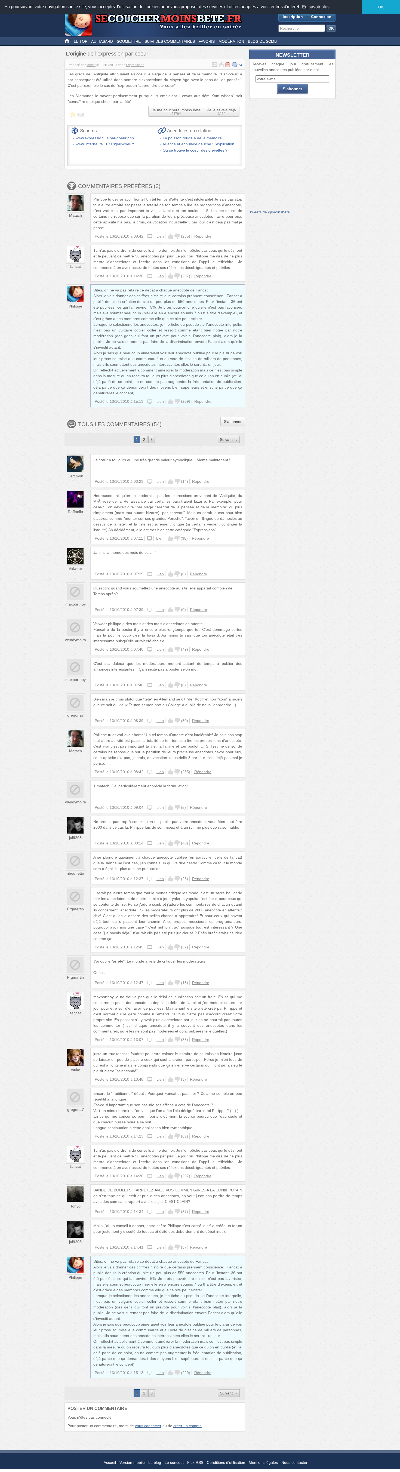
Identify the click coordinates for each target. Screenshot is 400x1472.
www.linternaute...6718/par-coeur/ (105, 144)
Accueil (110, 1462)
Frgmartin (75, 909)
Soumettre (129, 41)
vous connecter (148, 1426)
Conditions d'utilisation (226, 1462)
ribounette (75, 873)
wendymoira (75, 640)
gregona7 (75, 715)
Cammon (75, 476)
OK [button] (381, 7)
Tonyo (75, 1206)
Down (177, 236)
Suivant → (229, 439)
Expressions (135, 65)
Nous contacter (294, 1462)
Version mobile (132, 1462)
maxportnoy (75, 604)
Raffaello (75, 511)
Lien (160, 236)
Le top (80, 41)
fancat (91, 65)
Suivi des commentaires (169, 41)
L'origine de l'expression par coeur (107, 54)
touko (75, 1070)
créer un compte (187, 1426)
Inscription (293, 16)
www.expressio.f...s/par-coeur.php (105, 138)
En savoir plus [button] (316, 7)
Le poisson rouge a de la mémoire (192, 138)
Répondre (202, 236)
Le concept (174, 1462)
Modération (231, 41)
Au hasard (102, 41)
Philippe (75, 306)
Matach (75, 215)
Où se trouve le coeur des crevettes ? (195, 150)
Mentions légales (263, 1462)
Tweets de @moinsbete (269, 212)
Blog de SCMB (262, 41)
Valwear (75, 568)
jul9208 (75, 837)
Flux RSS (195, 1462)
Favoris (207, 41)
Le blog (154, 1462)
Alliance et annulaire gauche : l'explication (198, 144)
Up (170, 236)
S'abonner (233, 421)
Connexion (321, 16)
